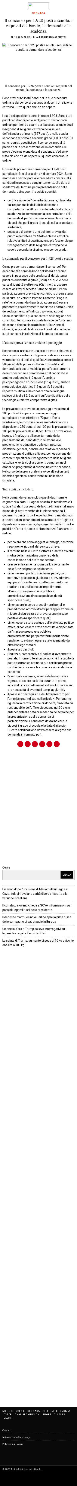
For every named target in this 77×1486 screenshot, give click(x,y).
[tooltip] (20, 744)
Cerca (6, 867)
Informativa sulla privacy (16, 1437)
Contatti (6, 1430)
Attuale (37, 953)
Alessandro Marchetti (51, 37)
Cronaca (38, 13)
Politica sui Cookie (12, 1444)
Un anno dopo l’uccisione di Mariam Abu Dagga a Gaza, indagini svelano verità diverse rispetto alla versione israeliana (35, 894)
